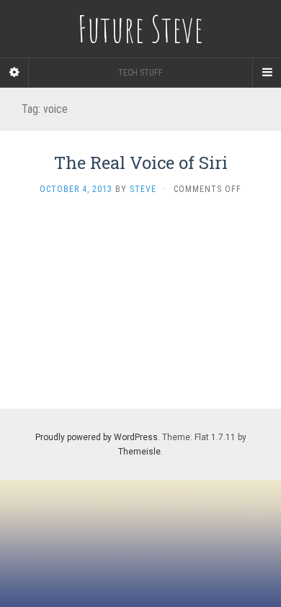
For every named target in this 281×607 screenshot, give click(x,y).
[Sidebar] (14, 72)
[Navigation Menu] (266, 72)
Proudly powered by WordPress (96, 437)
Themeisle (139, 452)
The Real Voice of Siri (141, 162)
